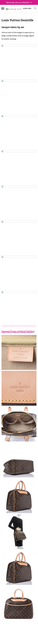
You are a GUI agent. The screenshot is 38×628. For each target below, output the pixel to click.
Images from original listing (18, 331)
